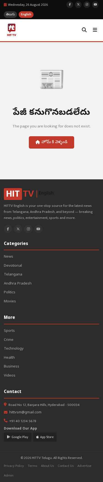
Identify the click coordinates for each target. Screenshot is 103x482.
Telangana (13, 274)
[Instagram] (28, 229)
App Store (47, 437)
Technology (14, 349)
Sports (9, 331)
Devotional (13, 266)
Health (9, 358)
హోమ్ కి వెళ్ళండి (54, 142)
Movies (10, 301)
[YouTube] (38, 229)
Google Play (20, 437)
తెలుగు (10, 14)
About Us (47, 466)
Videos (9, 376)
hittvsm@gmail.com (25, 412)
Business (11, 366)
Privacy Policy (14, 466)
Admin (8, 475)
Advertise (84, 466)
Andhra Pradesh (18, 284)
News (8, 257)
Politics (9, 292)
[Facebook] (8, 229)
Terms (32, 466)
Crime (8, 340)
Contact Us (66, 466)
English (26, 14)
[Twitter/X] (18, 229)
